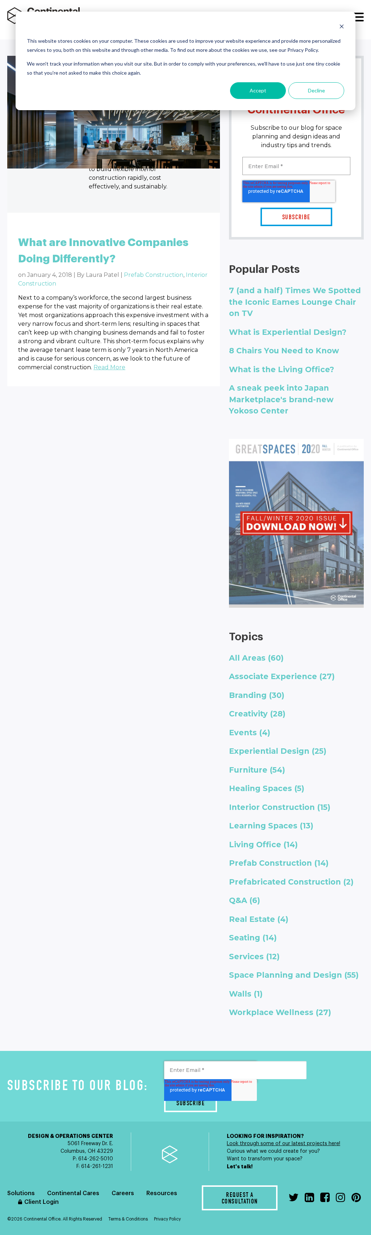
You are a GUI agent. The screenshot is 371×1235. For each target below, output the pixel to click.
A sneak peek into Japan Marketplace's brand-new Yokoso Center (281, 399)
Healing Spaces (266, 788)
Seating (253, 937)
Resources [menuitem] (161, 1193)
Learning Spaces (271, 825)
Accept (258, 90)
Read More (109, 367)
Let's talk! (240, 1166)
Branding (256, 695)
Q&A (244, 900)
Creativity (257, 713)
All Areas (256, 657)
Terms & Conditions (128, 1219)
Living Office (263, 844)
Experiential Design (277, 751)
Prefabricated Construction (291, 881)
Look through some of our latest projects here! (283, 1143)
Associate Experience (282, 676)
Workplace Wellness (280, 1012)
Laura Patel (102, 274)
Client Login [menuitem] (41, 1202)
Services (254, 956)
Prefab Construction (153, 274)
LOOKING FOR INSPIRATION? (265, 1136)
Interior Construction (279, 807)
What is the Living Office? (281, 369)
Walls (246, 993)
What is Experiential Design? (287, 332)
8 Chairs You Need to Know (284, 350)
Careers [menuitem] (123, 1193)
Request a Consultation (240, 1198)
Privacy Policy (167, 1219)
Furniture (257, 769)
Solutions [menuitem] (21, 1193)
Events (249, 732)
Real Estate (258, 919)
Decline (316, 90)
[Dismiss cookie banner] (341, 27)
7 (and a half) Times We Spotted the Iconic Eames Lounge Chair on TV (295, 302)
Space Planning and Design (294, 975)
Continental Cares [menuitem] (73, 1193)
